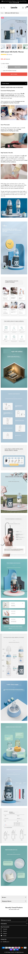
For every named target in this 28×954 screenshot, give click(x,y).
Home (2, 13)
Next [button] (26, 30)
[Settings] (23, 7)
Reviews (4, 897)
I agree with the (9, 70)
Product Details (5, 83)
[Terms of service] (12, 70)
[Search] (4, 7)
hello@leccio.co (6, 941)
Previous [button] (2, 30)
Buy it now (14, 74)
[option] (14, 30)
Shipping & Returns (6, 901)
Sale (2, 17)
